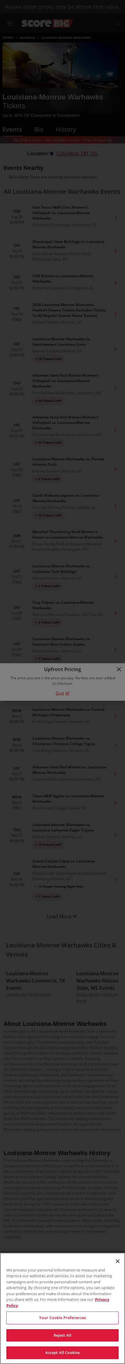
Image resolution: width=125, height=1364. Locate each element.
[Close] (117, 1261)
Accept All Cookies (62, 1352)
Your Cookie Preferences (62, 1317)
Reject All (62, 1335)
